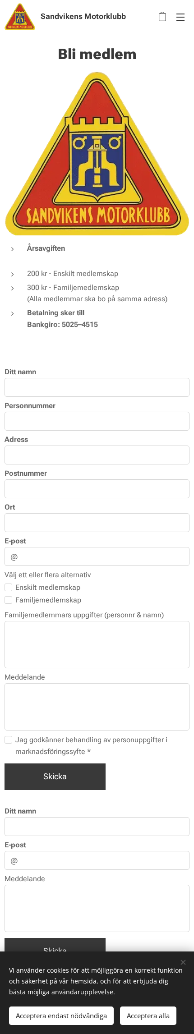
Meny (180, 17)
